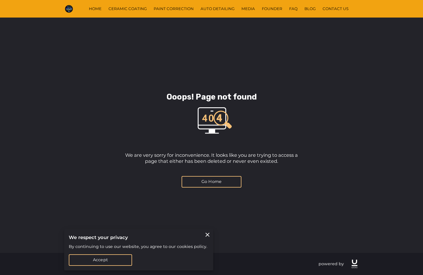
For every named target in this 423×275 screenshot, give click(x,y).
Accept (100, 259)
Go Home (211, 181)
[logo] (354, 263)
